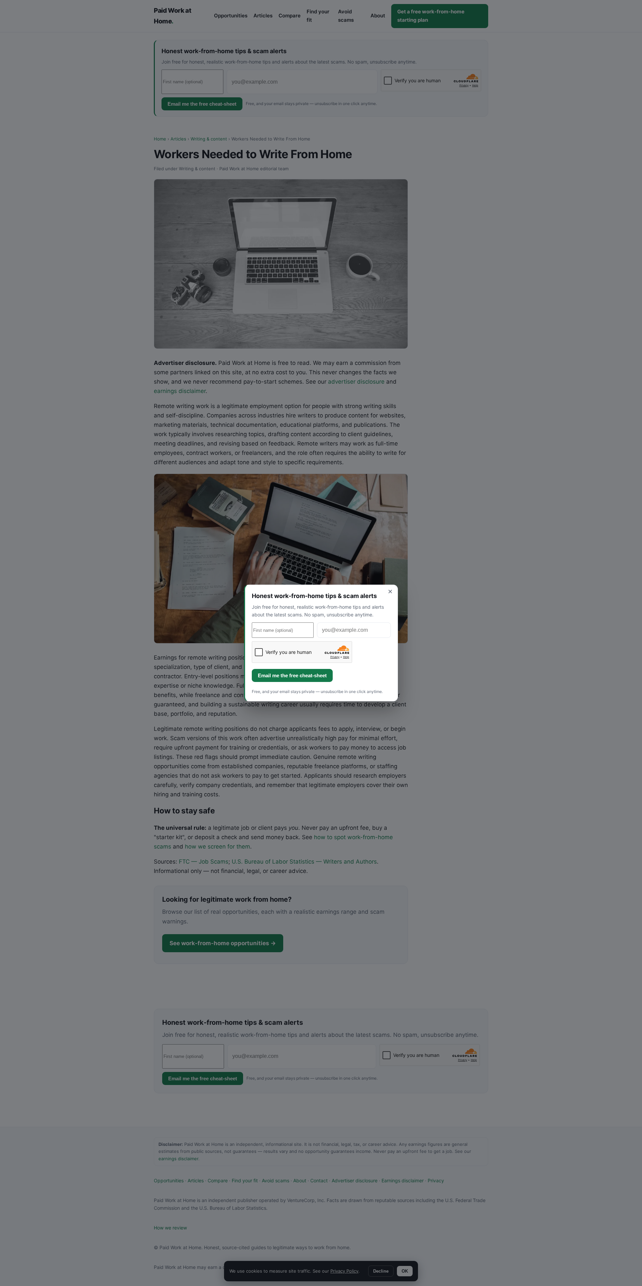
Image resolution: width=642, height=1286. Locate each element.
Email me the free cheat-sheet (292, 675)
